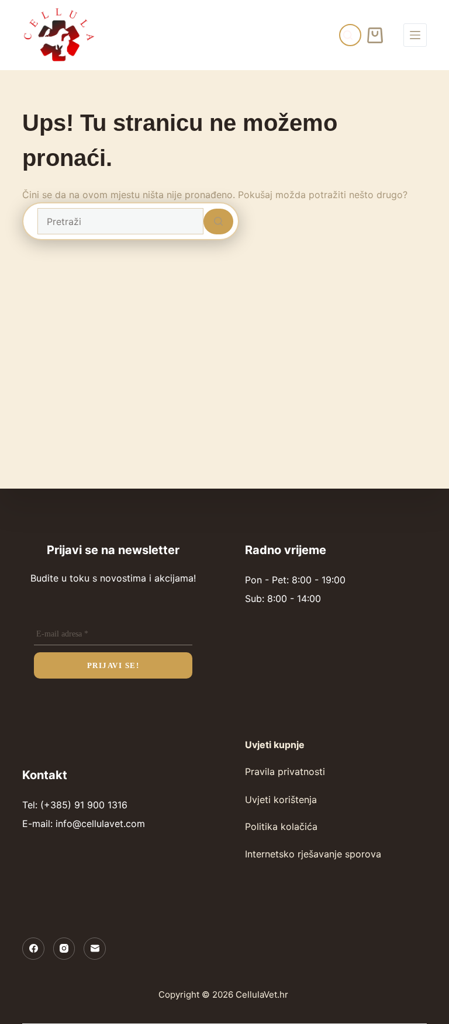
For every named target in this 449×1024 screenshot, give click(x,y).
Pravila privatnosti (285, 771)
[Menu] (415, 35)
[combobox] (120, 221)
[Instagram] (64, 948)
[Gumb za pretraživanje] (218, 221)
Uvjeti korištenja (281, 799)
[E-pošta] (95, 948)
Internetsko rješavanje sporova (313, 854)
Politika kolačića (281, 826)
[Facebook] (33, 948)
